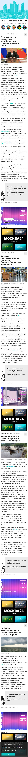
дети (17, 707)
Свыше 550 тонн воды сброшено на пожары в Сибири (16, 567)
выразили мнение (6, 143)
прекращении (5, 131)
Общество (15, 253)
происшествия (4, 574)
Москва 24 (14, 20)
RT (18, 316)
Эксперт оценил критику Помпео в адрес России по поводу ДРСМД (16, 187)
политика (15, 202)
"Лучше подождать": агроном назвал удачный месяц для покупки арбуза (15, 370)
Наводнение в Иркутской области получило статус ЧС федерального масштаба (16, 562)
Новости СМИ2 (4, 227)
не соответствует (13, 351)
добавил (11, 103)
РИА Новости (11, 466)
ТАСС (15, 75)
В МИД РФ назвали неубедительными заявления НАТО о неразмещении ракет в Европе (15, 193)
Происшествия (16, 433)
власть (2, 202)
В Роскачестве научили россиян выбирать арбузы (16, 375)
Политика (15, 34)
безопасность (8, 202)
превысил (15, 530)
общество (3, 382)
